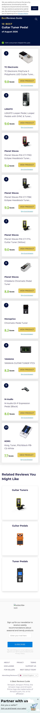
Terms (33, 662)
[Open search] (36, 19)
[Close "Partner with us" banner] (38, 699)
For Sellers (9, 670)
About (7, 662)
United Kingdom (28, 675)
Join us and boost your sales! (13, 708)
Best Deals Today (28, 670)
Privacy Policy (23, 13)
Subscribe (20, 644)
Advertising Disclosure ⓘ (10, 675)
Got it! (34, 8)
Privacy (20, 662)
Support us (31, 666)
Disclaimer (9, 666)
